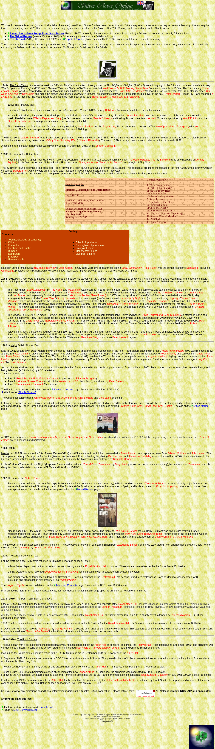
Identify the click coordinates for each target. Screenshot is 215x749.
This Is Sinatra (18, 39)
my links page (47, 707)
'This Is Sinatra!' (27, 392)
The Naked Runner (21, 36)
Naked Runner (85, 489)
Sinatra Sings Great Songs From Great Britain (37, 33)
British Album (200, 406)
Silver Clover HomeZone (26, 709)
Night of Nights (75, 39)
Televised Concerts (62, 389)
